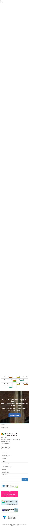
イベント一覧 (6, 464)
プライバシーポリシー (5, 427)
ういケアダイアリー (7, 466)
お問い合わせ (5, 474)
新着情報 (4, 469)
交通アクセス (4, 424)
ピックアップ (6, 461)
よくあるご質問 (5, 472)
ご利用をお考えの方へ (6, 455)
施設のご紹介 (5, 453)
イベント (4, 458)
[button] (15, 415)
